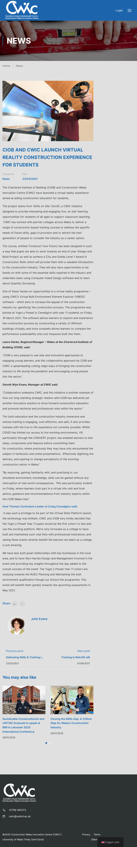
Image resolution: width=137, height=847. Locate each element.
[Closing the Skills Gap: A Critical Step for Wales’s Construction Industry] (71, 699)
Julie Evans (39, 619)
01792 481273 (17, 810)
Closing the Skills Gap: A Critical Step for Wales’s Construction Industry (71, 723)
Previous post (14, 651)
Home (6, 65)
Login (119, 10)
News (19, 65)
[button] (46, 743)
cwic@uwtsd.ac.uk (20, 816)
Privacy (86, 834)
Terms (97, 834)
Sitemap (95, 839)
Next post (83, 651)
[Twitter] (22, 603)
